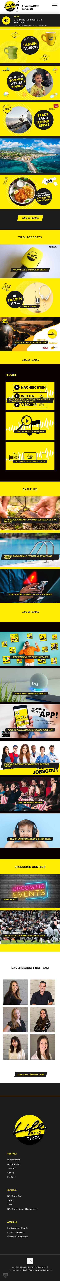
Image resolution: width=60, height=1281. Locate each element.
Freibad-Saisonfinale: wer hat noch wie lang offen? (28, 539)
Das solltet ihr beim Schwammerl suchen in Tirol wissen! (30, 503)
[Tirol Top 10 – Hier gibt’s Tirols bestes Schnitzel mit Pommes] (30, 192)
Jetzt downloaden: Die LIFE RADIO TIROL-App (30, 710)
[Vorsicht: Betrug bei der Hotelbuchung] (30, 586)
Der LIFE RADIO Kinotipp (30, 783)
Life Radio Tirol (14, 1196)
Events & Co (10, 880)
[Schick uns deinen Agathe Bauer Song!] (30, 830)
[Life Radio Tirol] (10, 4)
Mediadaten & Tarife (17, 1228)
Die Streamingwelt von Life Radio (30, 637)
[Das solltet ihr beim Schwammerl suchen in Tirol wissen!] (30, 513)
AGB (25, 1270)
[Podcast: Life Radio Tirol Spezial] (30, 261)
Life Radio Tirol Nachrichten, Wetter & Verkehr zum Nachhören (29, 389)
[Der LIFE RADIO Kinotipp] (30, 794)
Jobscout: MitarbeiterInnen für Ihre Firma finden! (26, 747)
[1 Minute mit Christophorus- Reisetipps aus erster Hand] (30, 155)
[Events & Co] (30, 891)
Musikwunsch (13, 1159)
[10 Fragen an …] (30, 298)
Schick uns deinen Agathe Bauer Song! (30, 819)
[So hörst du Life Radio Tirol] (30, 456)
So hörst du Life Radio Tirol (30, 448)
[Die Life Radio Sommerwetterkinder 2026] (30, 83)
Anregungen (13, 1164)
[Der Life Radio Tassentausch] (30, 46)
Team (10, 1200)
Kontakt (11, 1177)
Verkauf (11, 1168)
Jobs (9, 1204)
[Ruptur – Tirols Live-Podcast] (30, 334)
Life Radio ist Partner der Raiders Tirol (24, 916)
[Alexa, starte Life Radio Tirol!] (30, 685)
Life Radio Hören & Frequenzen (22, 1209)
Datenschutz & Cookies (40, 1270)
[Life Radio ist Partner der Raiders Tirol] (30, 927)
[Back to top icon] (30, 1261)
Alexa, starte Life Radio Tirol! (30, 674)
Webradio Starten (30, 7)
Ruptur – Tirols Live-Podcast (30, 323)
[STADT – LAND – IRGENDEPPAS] (30, 119)
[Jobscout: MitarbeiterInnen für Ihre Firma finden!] (30, 758)
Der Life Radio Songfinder (30, 418)
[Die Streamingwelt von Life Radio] (30, 649)
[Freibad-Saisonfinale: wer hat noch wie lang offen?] (30, 550)
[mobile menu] (54, 4)
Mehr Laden (30, 218)
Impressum (15, 1270)
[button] (5, 1275)
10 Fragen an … (30, 287)
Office (10, 1172)
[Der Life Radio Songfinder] (30, 426)
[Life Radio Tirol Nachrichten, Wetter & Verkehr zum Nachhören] (30, 396)
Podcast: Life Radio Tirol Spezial (30, 250)
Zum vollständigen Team (31, 1074)
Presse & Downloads (17, 1236)
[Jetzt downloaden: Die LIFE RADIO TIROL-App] (30, 721)
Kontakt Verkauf (15, 1232)
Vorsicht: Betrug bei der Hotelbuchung (30, 575)
